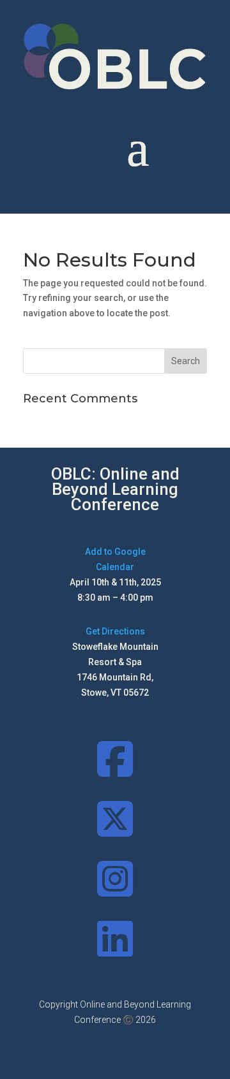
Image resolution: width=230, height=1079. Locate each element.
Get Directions (115, 631)
